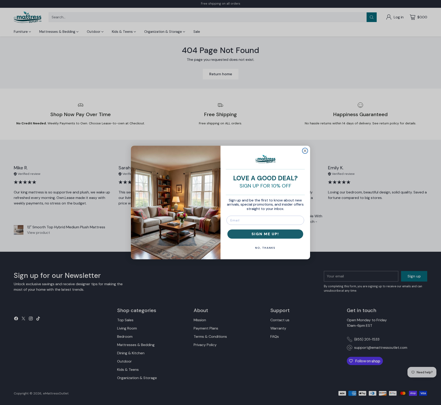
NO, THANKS (265, 248)
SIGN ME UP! (265, 234)
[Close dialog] (305, 151)
